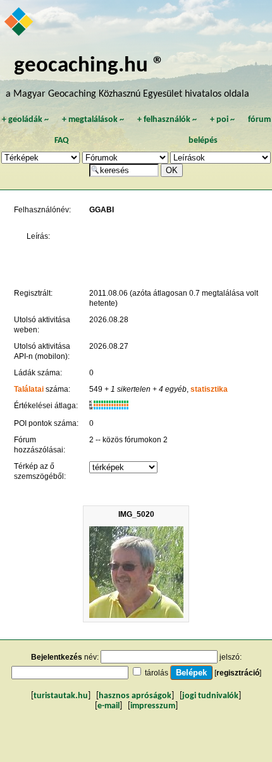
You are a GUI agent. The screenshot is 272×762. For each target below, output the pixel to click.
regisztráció (237, 672)
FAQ (61, 140)
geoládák (25, 120)
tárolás (156, 672)
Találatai (29, 389)
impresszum (152, 706)
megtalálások (93, 120)
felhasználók (167, 120)
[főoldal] (19, 22)
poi (222, 120)
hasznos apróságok (135, 696)
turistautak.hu (61, 696)
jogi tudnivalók (210, 696)
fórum (259, 120)
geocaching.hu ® (89, 66)
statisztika (209, 389)
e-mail (108, 706)
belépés (203, 140)
